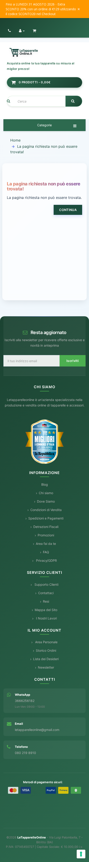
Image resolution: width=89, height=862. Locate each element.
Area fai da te (46, 544)
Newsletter (46, 667)
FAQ (46, 552)
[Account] (22, 30)
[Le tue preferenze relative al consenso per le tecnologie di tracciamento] (81, 854)
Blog (44, 484)
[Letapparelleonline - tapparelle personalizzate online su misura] (44, 52)
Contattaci (46, 593)
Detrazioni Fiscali (45, 527)
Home (15, 140)
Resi (46, 601)
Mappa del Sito (46, 610)
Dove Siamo (46, 501)
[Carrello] (34, 30)
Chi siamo (46, 493)
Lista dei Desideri (46, 659)
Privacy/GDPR (46, 560)
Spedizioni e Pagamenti (45, 518)
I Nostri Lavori (46, 618)
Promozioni (46, 535)
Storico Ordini (46, 650)
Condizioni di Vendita (46, 510)
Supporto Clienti (46, 584)
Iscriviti (72, 361)
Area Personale (46, 642)
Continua (68, 210)
